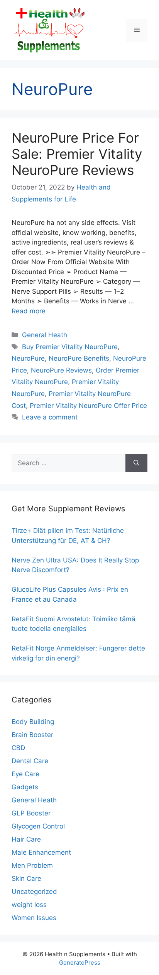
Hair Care (26, 839)
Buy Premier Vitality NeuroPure (70, 347)
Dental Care (30, 761)
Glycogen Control (38, 826)
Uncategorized (34, 891)
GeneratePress (79, 962)
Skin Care (26, 878)
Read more (29, 311)
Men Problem (32, 865)
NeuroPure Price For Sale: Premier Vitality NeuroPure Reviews (77, 154)
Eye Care (25, 774)
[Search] (136, 463)
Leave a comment (50, 417)
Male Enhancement (41, 852)
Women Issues (34, 918)
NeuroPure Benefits (79, 358)
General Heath (44, 335)
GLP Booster (31, 813)
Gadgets (25, 787)
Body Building (33, 721)
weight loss (29, 904)
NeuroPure (28, 358)
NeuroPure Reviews (61, 370)
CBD (18, 748)
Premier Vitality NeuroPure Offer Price (88, 405)
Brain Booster (32, 735)
